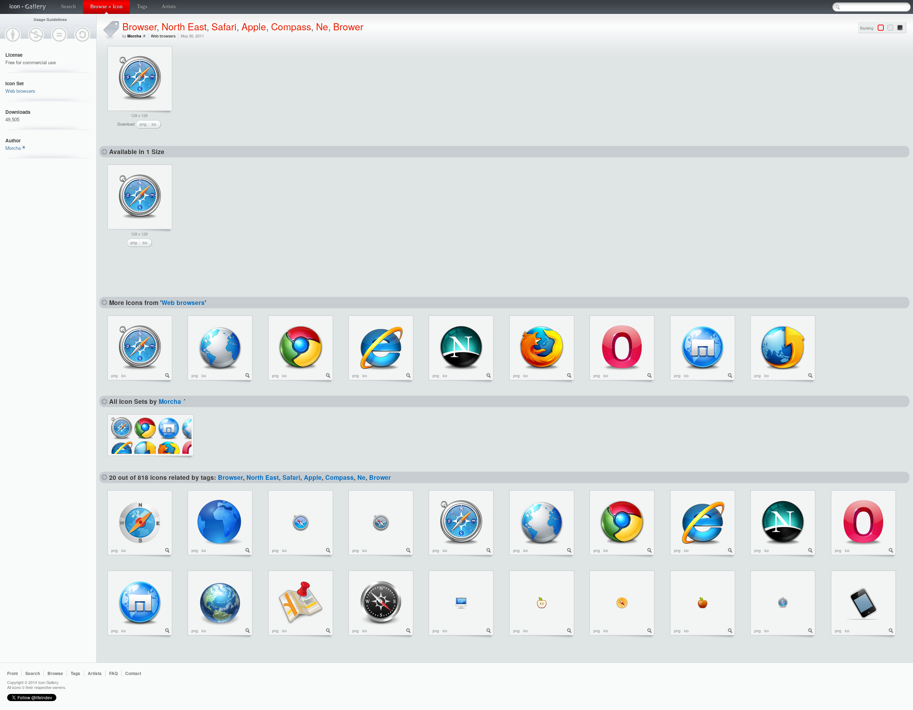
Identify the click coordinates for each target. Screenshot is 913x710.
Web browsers (20, 90)
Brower (348, 26)
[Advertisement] (235, 90)
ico (154, 124)
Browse (55, 673)
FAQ (113, 673)
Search (68, 6)
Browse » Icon (106, 6)
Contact (133, 673)
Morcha (13, 147)
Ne (322, 26)
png (143, 124)
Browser (139, 26)
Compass (291, 26)
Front (12, 673)
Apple (253, 26)
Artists (169, 6)
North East (184, 26)
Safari (223, 26)
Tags (142, 6)
